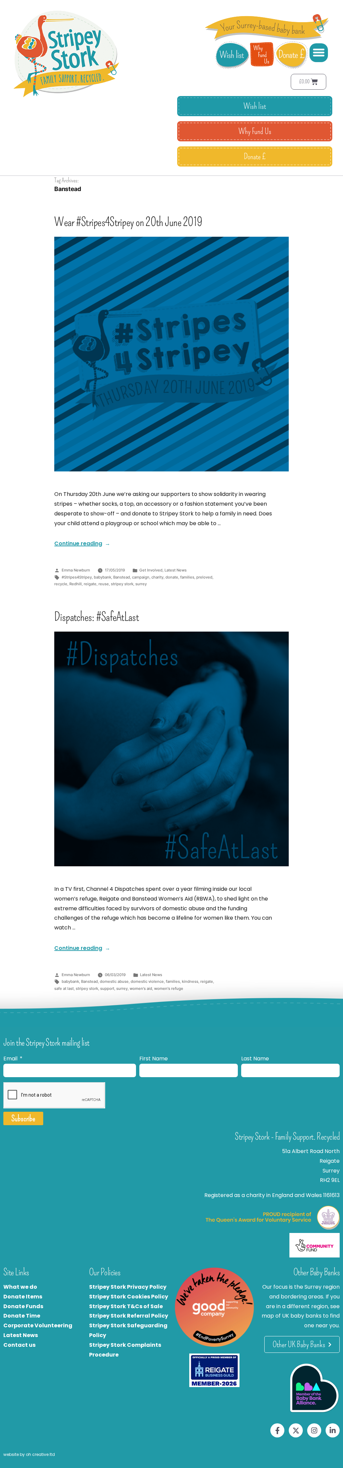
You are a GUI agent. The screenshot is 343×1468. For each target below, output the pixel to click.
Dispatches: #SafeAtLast (96, 616)
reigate (90, 584)
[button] (319, 52)
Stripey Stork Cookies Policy (128, 1296)
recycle (60, 584)
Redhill (75, 584)
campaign (140, 577)
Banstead (121, 577)
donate (171, 577)
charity (157, 577)
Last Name (255, 1058)
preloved (204, 577)
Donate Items (22, 1296)
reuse (103, 584)
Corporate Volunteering (37, 1325)
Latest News (175, 570)
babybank (102, 577)
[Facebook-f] (277, 1430)
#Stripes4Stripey (77, 577)
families (187, 577)
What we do (20, 1287)
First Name (153, 1058)
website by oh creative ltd (29, 1454)
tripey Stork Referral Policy (130, 1316)
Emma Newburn (76, 570)
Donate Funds (23, 1306)
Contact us (19, 1345)
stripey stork (122, 584)
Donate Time (21, 1316)
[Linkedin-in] (333, 1430)
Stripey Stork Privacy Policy (127, 1287)
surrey (141, 584)
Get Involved (150, 570)
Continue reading (82, 543)
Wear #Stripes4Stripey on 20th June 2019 (128, 222)
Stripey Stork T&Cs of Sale (126, 1306)
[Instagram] (314, 1430)
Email (11, 1058)
